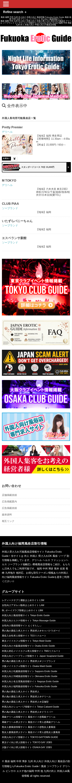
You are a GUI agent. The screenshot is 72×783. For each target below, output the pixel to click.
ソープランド (10, 208)
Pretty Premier (12, 127)
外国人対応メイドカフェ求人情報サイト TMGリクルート (31, 651)
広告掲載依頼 (9, 508)
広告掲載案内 (9, 501)
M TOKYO (9, 180)
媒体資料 (7, 514)
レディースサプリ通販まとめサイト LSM (23, 600)
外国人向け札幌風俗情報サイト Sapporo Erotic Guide (29, 671)
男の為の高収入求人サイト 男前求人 (20, 691)
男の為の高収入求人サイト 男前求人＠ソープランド (28, 661)
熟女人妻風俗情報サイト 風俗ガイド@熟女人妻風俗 (28, 727)
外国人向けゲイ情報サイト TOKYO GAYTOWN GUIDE (30, 737)
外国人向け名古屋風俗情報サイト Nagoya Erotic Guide (30, 681)
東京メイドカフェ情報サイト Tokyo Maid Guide (26, 641)
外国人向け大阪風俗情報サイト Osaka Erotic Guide (28, 646)
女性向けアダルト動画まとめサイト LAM (23, 605)
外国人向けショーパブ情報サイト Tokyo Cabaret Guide (30, 706)
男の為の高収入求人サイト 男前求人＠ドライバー (27, 712)
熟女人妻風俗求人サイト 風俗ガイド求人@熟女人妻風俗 (31, 732)
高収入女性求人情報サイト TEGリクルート (24, 635)
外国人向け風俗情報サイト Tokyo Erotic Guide (26, 615)
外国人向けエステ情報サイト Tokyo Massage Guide (29, 620)
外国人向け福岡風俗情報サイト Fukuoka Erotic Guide (29, 686)
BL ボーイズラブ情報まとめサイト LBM (22, 610)
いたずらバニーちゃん (17, 221)
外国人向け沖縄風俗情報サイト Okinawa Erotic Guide (29, 676)
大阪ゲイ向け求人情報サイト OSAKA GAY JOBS (27, 747)
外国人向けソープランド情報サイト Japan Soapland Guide (33, 656)
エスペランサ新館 (14, 238)
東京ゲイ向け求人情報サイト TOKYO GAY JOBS (27, 742)
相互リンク (8, 521)
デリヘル (7, 131)
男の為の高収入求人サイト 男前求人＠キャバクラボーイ (31, 630)
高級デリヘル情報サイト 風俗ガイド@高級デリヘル (28, 717)
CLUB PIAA (10, 203)
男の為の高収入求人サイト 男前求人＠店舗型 (25, 701)
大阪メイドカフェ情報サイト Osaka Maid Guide (27, 666)
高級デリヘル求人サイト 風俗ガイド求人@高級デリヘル (31, 722)
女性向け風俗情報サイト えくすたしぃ (22, 625)
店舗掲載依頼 (9, 495)
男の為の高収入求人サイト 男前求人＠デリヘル (26, 696)
